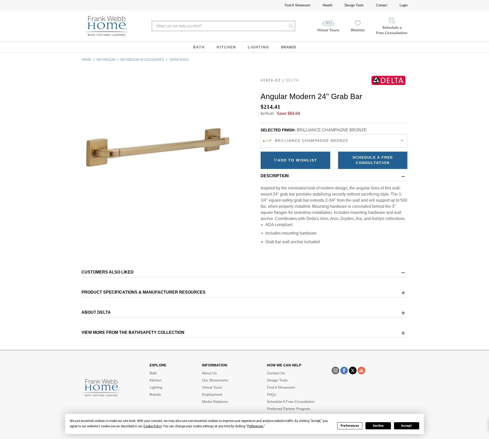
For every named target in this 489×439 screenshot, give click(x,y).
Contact (381, 5)
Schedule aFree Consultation (392, 30)
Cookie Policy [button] (152, 426)
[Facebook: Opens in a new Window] (344, 370)
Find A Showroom (297, 5)
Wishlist (358, 30)
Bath (199, 47)
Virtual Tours (328, 30)
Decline (378, 426)
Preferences (350, 426)
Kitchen (226, 47)
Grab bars (179, 60)
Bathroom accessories (142, 60)
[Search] (291, 26)
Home (86, 60)
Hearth (327, 5)
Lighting (258, 47)
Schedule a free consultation (372, 160)
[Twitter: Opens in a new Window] (353, 370)
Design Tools (354, 5)
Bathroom (106, 60)
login (404, 5)
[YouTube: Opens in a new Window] (361, 370)
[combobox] (334, 140)
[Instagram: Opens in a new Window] (335, 370)
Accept (406, 426)
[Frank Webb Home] (107, 26)
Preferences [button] (255, 426)
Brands (288, 47)
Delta (292, 80)
